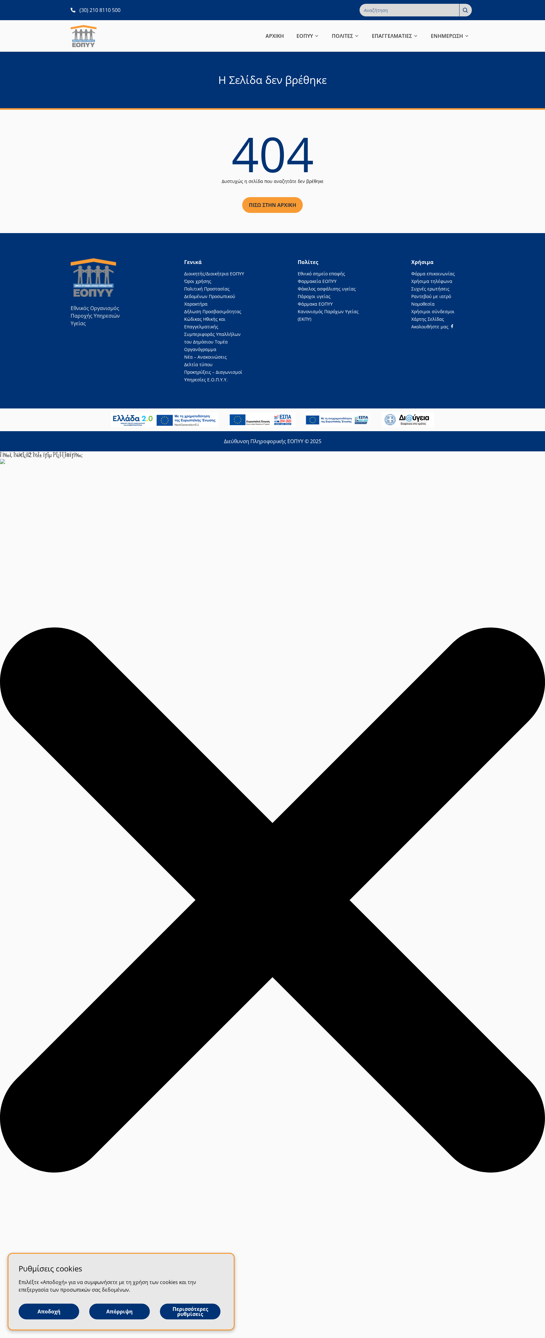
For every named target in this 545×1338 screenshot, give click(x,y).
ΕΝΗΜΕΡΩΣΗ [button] (447, 35)
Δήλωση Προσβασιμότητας (212, 311)
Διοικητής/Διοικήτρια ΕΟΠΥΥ (214, 274)
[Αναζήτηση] (465, 10)
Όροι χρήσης (197, 281)
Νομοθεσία (423, 304)
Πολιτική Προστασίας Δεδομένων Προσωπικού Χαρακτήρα (209, 296)
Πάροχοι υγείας (314, 296)
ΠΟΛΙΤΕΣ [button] (342, 35)
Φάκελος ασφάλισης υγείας (327, 289)
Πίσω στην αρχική (272, 205)
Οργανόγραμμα (200, 349)
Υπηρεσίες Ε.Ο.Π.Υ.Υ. (206, 380)
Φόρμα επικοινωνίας (433, 274)
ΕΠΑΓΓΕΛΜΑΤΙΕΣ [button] (392, 35)
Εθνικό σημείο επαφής (321, 274)
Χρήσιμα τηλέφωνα (431, 281)
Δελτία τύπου (198, 364)
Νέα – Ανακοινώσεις (205, 357)
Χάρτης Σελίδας (427, 319)
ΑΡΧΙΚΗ (275, 35)
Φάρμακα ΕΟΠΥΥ (315, 304)
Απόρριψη (119, 1311)
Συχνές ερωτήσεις (430, 289)
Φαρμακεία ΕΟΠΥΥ (317, 281)
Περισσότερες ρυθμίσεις (190, 1311)
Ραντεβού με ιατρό (431, 296)
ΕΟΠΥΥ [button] (304, 35)
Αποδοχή (49, 1311)
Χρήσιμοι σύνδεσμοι (432, 311)
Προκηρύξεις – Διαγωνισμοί (213, 372)
